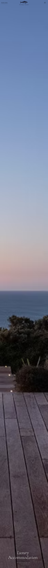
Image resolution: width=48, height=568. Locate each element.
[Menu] (45, 2)
